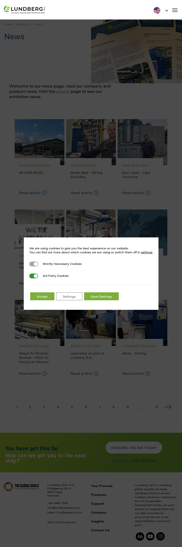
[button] (175, 10)
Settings (69, 296)
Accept (42, 296)
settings (146, 252)
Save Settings (101, 296)
